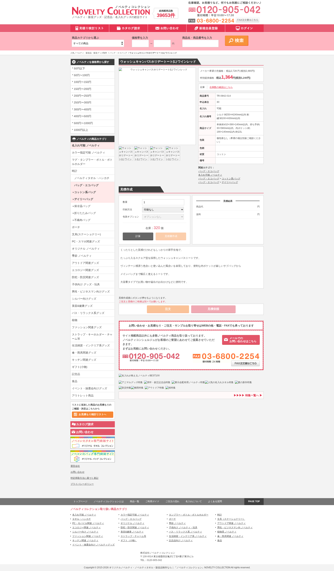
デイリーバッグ (83, 199)
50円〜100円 (82, 75)
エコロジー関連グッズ (85, 270)
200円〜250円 (82, 95)
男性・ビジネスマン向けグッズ (91, 291)
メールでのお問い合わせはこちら (242, 340)
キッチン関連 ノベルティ (85, 540)
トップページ (80, 501)
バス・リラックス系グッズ (88, 312)
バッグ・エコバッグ (86, 185)
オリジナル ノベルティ (86, 248)
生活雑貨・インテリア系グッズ (91, 345)
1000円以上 (81, 129)
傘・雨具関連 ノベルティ (230, 536)
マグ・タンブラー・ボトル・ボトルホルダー (92, 161)
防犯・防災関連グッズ (85, 277)
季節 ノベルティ (82, 255)
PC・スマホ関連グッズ (86, 241)
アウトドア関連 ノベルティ (231, 523)
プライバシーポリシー (82, 484)
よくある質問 (215, 501)
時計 (74, 170)
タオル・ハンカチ (81, 519)
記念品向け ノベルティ (181, 540)
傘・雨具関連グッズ (84, 352)
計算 (138, 236)
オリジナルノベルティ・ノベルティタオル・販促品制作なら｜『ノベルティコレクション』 (156, 567)
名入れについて (194, 501)
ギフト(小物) (79, 366)
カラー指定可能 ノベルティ (88, 152)
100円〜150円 (82, 82)
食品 (74, 381)
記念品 (76, 374)
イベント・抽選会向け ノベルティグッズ (93, 544)
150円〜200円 (82, 88)
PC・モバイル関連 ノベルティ (88, 523)
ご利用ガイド (152, 501)
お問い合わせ (85, 432)
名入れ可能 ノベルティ (86, 145)
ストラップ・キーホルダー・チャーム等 (92, 336)
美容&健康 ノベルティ (132, 531)
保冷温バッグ (82, 206)
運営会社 (75, 466)
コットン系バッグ (85, 192)
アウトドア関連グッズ (85, 262)
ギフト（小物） (129, 540)
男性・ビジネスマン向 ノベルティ (235, 527)
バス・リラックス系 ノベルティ (185, 531)
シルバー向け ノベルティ (85, 531)
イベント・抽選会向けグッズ (89, 388)
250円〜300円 (82, 102)
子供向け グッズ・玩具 (86, 284)
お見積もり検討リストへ (92, 414)
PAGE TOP (254, 501)
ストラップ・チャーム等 (133, 536)
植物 (74, 320)
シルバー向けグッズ (84, 298)
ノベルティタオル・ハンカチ (91, 178)
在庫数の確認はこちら (221, 87)
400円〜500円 (82, 116)
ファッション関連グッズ (87, 327)
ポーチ (76, 227)
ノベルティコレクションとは (109, 501)
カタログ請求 (85, 424)
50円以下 (79, 68)
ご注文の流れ (172, 501)
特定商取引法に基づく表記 (84, 478)
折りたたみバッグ (85, 213)
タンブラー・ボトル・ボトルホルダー (188, 514)
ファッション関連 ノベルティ (87, 536)
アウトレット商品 (83, 395)
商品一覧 (134, 501)
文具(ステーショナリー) (86, 234)
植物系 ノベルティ (226, 531)
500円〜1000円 (83, 123)
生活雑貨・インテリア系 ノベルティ (188, 536)
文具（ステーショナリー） (231, 519)
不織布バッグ (82, 220)
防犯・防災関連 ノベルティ (135, 527)
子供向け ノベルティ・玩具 (183, 527)
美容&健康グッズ (82, 305)
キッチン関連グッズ (84, 359)
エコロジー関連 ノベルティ (86, 527)
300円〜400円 (82, 109)
